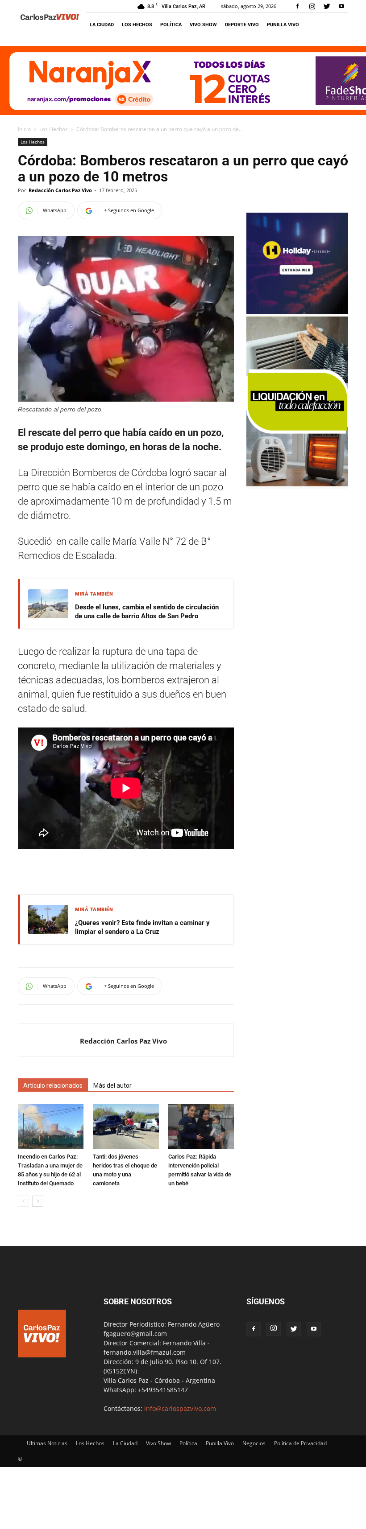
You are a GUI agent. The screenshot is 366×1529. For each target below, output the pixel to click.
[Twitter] (326, 6)
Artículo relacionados (53, 1085)
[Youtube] (341, 6)
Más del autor (112, 1085)
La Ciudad (102, 25)
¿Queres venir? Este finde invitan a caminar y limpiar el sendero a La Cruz (142, 927)
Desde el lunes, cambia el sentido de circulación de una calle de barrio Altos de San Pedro (147, 611)
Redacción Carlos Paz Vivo (60, 190)
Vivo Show (203, 25)
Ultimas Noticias (47, 1443)
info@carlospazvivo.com (180, 1408)
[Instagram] (312, 6)
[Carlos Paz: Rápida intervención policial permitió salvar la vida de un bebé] (201, 1126)
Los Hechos (137, 25)
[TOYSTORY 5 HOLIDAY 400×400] (297, 312)
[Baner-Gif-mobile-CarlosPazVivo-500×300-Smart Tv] (297, 484)
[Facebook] (297, 6)
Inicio (24, 129)
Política (171, 25)
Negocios (254, 1443)
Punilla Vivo (283, 25)
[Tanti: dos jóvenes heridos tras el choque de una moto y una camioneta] (125, 1126)
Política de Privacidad (300, 1443)
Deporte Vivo (242, 25)
